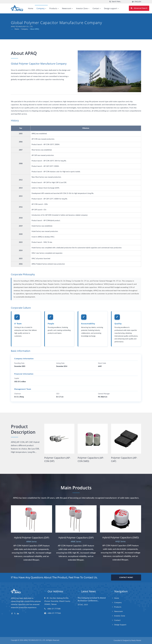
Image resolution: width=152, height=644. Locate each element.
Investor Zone (82, 8)
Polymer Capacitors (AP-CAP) (91, 459)
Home (30, 8)
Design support (111, 8)
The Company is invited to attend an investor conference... (92, 599)
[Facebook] (11, 613)
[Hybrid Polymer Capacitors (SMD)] (126, 439)
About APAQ (34, 29)
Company (40, 8)
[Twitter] (15, 613)
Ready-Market (136, 640)
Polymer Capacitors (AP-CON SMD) (57, 459)
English (138, 2)
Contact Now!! (126, 577)
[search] (110, 2)
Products (53, 8)
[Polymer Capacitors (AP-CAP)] (93, 439)
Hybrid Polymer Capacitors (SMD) (125, 459)
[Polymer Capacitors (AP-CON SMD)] (59, 439)
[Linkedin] (18, 613)
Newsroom (67, 8)
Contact (96, 8)
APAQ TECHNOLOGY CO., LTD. (35, 640)
